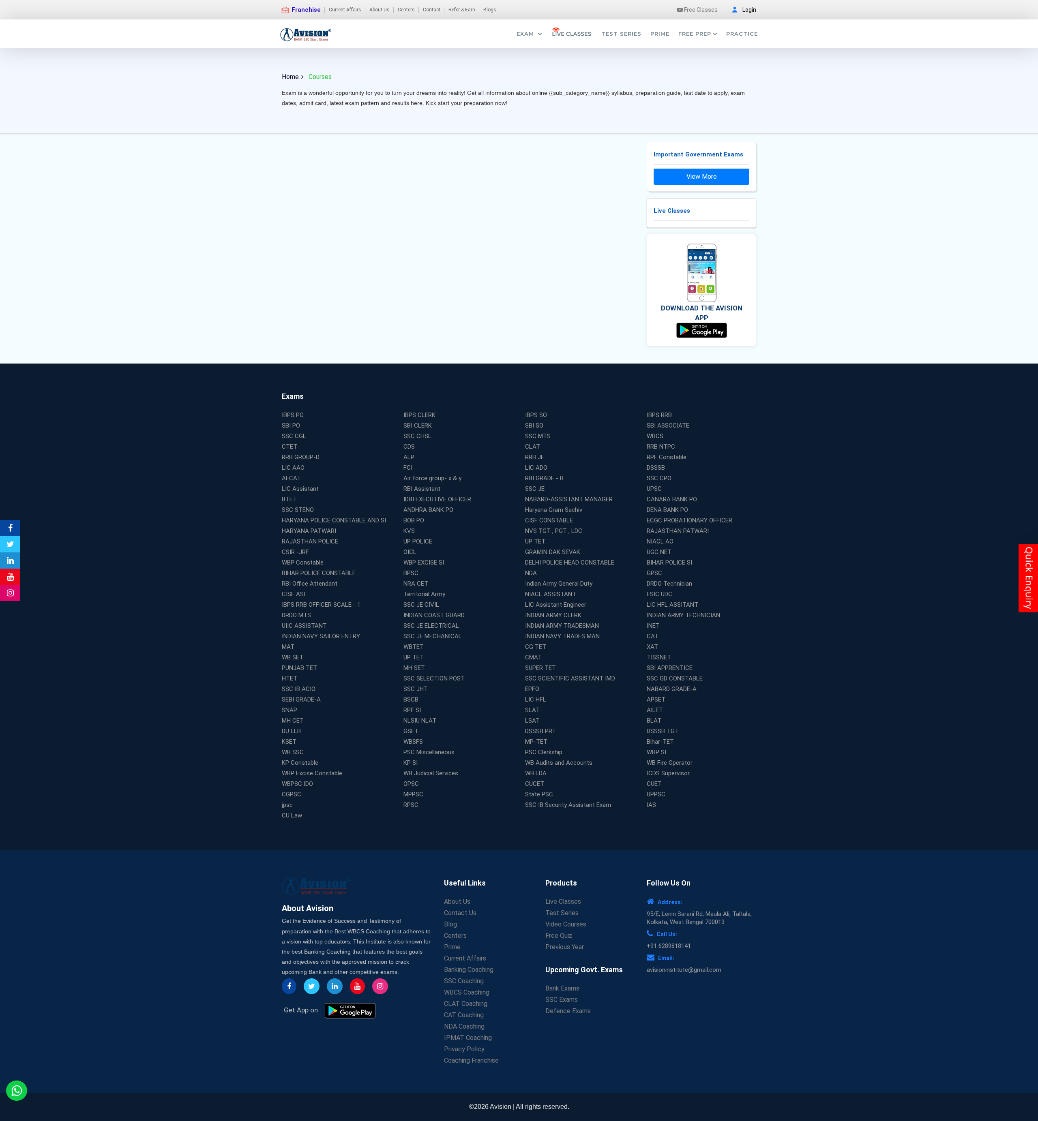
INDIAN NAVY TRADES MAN (562, 636)
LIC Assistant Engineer (555, 604)
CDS (409, 446)
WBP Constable (303, 562)
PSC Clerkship (543, 752)
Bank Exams (562, 988)
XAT (652, 646)
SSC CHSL (417, 436)
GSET (410, 731)
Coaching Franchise (471, 1060)
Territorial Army (424, 594)
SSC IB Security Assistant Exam (568, 805)
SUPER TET (540, 668)
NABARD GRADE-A (672, 689)
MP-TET (536, 741)
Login (749, 9)
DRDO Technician (669, 583)
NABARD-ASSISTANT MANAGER (569, 499)
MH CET (293, 720)
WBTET (413, 646)
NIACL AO (660, 541)
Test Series (621, 33)
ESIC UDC (659, 594)
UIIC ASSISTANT (304, 625)
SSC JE (535, 488)
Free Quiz (558, 935)
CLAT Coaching (465, 1004)
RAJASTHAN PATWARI (678, 531)
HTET (289, 678)
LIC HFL (535, 699)
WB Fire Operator (670, 762)
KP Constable (300, 762)
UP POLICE (417, 541)
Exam (526, 33)
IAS (651, 805)
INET (653, 625)
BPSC (410, 573)
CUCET (534, 783)
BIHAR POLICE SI (669, 562)
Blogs (489, 10)
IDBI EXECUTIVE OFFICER (437, 499)
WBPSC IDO (297, 783)
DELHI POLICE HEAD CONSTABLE (569, 562)
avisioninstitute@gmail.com (684, 969)
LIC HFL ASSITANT (672, 604)
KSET (289, 741)
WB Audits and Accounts (558, 762)
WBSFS (413, 741)
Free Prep (694, 33)
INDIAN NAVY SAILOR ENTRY (321, 636)
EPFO (532, 689)
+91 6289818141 (669, 946)
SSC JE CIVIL (421, 604)
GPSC (654, 573)
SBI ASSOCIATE (668, 425)
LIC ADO (536, 467)
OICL (409, 552)
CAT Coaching (464, 1015)
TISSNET (659, 657)
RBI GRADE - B (544, 478)
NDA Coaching (464, 1026)
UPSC (654, 488)
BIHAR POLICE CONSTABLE (319, 573)
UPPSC (656, 794)
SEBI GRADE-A (301, 699)
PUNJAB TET (299, 668)
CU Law (292, 815)
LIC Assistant (300, 488)
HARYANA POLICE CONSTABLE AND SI (334, 520)
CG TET (535, 646)
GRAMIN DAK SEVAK (552, 552)
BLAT (654, 720)
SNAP (289, 710)
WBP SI (656, 752)
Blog (450, 924)
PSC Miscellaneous (429, 752)
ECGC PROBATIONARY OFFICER (689, 520)
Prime (659, 33)
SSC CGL (294, 436)
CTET (289, 446)
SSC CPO (659, 478)
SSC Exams (561, 999)
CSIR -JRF (295, 552)
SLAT (532, 710)
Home (290, 77)
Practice (742, 33)
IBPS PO (293, 415)
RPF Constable (666, 457)
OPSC (411, 783)
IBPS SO (536, 415)
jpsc (287, 805)
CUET (654, 783)
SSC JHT (415, 689)
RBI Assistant (421, 488)
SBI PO (291, 425)
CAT (652, 636)
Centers (406, 10)
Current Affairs (345, 10)
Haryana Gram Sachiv (553, 509)
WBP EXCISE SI (423, 562)
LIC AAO (293, 467)
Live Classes (563, 901)
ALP (408, 457)
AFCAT (291, 478)
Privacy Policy (464, 1049)
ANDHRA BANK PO (428, 509)
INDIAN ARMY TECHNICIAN (683, 615)
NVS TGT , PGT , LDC (553, 531)
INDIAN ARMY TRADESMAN (562, 625)
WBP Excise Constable (312, 773)
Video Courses (565, 924)
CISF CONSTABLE (549, 520)
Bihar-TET (660, 741)
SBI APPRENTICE (670, 668)
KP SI (410, 762)
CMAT (533, 657)
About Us (379, 10)
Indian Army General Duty (558, 583)
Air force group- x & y (432, 478)
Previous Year (564, 947)
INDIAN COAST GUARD (434, 615)
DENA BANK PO (667, 509)
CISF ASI (293, 594)
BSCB (410, 699)
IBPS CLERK (419, 415)
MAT (288, 646)
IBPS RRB (659, 415)
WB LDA (536, 773)
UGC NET (659, 552)
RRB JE (534, 457)
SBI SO (534, 425)
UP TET (535, 541)
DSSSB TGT (663, 731)
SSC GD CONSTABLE (675, 678)
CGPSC (291, 794)
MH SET (414, 668)
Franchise (305, 9)
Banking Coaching (468, 969)
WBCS (655, 436)
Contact (431, 10)
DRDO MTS (296, 615)
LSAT (532, 720)
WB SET (292, 657)
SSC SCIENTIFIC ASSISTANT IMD (570, 678)
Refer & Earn (461, 10)
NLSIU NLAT (419, 720)
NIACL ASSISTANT (550, 594)
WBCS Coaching (466, 992)
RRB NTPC (661, 446)
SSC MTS (538, 436)
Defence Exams (568, 1011)
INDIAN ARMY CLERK (553, 615)
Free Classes (700, 9)
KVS (409, 531)
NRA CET (415, 583)
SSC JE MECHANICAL (432, 636)
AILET (655, 710)
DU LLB (291, 731)
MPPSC (413, 794)
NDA (531, 573)
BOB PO (413, 520)
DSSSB (656, 467)
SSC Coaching (464, 981)
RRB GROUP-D (301, 457)
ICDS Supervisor (668, 773)
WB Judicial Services (430, 773)
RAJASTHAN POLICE (310, 541)
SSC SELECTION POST (434, 678)
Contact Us (460, 913)
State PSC (539, 794)
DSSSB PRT (540, 731)
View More (701, 176)
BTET (289, 499)
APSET (656, 699)
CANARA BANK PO (672, 499)
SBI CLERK (417, 425)
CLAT (532, 446)
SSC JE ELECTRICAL (431, 625)
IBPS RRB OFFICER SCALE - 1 (321, 604)
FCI (407, 467)
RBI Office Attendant (309, 583)
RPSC (410, 805)
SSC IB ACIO (298, 689)
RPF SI (412, 710)
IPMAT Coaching (468, 1038)
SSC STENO (298, 509)
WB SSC (293, 752)
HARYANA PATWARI (309, 531)
